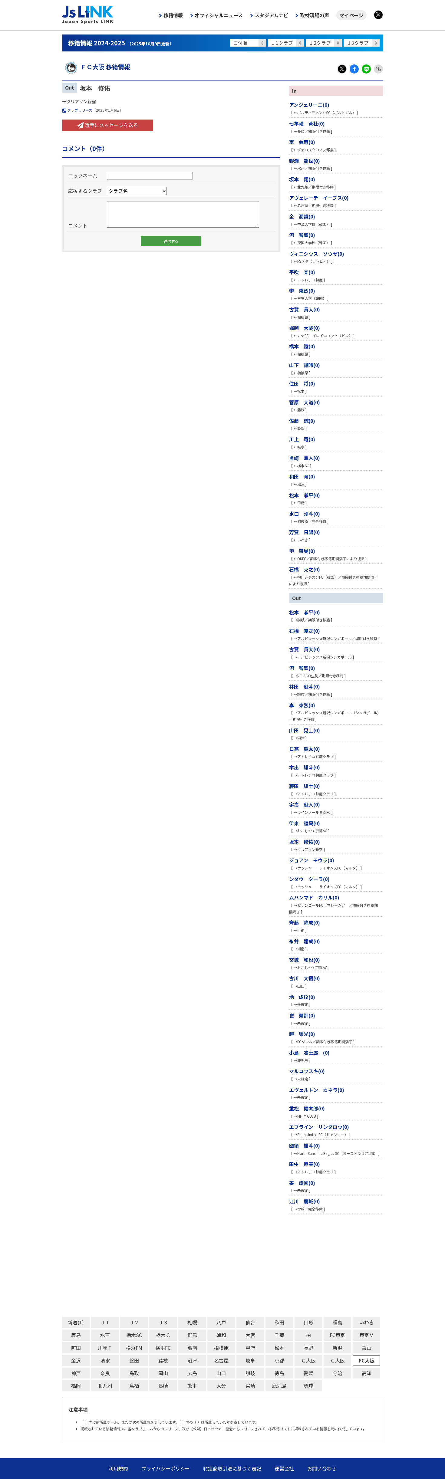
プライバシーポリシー (165, 1468)
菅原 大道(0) (304, 402)
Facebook (354, 69)
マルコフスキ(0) (307, 1071)
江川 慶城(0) (304, 1201)
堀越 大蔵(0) (304, 327)
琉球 (308, 1385)
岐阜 (250, 1360)
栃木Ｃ (163, 1335)
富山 (366, 1347)
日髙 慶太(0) (304, 748)
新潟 (337, 1347)
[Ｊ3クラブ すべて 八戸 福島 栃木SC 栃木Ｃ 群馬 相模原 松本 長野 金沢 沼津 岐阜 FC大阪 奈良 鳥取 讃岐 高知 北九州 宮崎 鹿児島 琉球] (362, 43)
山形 (308, 1322)
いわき (366, 1322)
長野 (308, 1347)
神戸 (76, 1373)
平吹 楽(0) (302, 272)
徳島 (279, 1373)
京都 (279, 1360)
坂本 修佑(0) (304, 841)
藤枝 (163, 1360)
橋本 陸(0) (302, 346)
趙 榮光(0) (302, 1033)
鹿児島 (279, 1385)
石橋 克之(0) (304, 569)
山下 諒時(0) (304, 365)
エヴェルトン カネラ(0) (316, 1089)
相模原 (221, 1347)
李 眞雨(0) (302, 142)
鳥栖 (134, 1385)
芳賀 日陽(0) (304, 532)
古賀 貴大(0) (304, 309)
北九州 (105, 1385)
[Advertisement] (222, 1265)
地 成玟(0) (302, 997)
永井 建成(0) (304, 941)
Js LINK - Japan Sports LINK (88, 15)
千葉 (279, 1335)
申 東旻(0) (302, 550)
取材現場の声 (314, 15)
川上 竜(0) (302, 439)
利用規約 (118, 1468)
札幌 (192, 1322)
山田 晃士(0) (304, 730)
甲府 (250, 1347)
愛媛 (308, 1373)
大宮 (250, 1335)
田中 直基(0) (304, 1164)
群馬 (192, 1335)
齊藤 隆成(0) (304, 922)
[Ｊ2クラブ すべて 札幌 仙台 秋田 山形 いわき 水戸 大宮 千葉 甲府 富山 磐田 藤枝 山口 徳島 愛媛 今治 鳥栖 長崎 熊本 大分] (325, 43)
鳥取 (134, 1373)
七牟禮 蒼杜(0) (307, 123)
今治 (337, 1373)
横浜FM (134, 1347)
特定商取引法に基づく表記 (232, 1468)
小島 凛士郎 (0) (309, 1052)
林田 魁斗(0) (304, 686)
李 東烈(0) (302, 290)
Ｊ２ (134, 1322)
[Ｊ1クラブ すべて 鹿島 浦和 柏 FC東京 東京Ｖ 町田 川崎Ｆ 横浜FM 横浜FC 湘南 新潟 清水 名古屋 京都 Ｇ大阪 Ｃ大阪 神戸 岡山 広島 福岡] (287, 43)
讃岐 (250, 1373)
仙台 (250, 1322)
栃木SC (134, 1335)
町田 (76, 1347)
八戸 (221, 1322)
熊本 (192, 1385)
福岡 (76, 1385)
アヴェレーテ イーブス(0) (319, 197)
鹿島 (76, 1335)
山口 (221, 1373)
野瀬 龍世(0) (304, 160)
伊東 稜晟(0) (304, 823)
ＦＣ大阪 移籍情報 (105, 66)
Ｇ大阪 (308, 1360)
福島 (337, 1322)
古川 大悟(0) (304, 978)
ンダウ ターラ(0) (309, 878)
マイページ (351, 15)
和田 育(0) (302, 476)
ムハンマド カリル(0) (314, 897)
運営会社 (284, 1468)
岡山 (163, 1373)
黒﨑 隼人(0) (304, 458)
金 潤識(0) (302, 216)
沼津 (192, 1360)
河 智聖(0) (302, 234)
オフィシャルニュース (219, 15)
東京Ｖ (366, 1335)
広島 (192, 1373)
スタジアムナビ (271, 15)
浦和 (221, 1335)
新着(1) (76, 1322)
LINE (366, 69)
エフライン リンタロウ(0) (319, 1126)
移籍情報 (173, 15)
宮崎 (250, 1385)
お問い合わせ (321, 1468)
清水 (105, 1360)
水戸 (105, 1335)
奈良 (105, 1373)
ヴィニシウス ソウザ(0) (316, 253)
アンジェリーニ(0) (309, 104)
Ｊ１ (105, 1322)
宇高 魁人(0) (304, 804)
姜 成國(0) (302, 1182)
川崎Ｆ (105, 1347)
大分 (221, 1385)
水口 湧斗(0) (304, 513)
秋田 (279, 1322)
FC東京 (337, 1335)
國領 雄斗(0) (304, 1145)
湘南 (192, 1347)
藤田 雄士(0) (304, 786)
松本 (279, 1347)
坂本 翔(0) (302, 179)
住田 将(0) (302, 383)
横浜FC (163, 1347)
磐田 (134, 1360)
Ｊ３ (163, 1322)
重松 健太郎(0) (307, 1108)
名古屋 (221, 1360)
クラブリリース (79, 110)
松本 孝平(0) (304, 495)
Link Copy (378, 69)
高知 (366, 1373)
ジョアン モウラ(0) (311, 860)
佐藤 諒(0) (302, 420)
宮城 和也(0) (304, 959)
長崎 (163, 1385)
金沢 (76, 1360)
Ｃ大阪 (337, 1360)
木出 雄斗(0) (304, 767)
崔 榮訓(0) (302, 1015)
